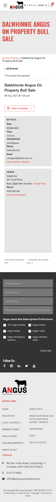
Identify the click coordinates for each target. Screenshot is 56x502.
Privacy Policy (10, 493)
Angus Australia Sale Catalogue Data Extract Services (41, 419)
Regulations (9, 436)
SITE (31, 5)
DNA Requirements (13, 442)
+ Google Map (39, 183)
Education (8, 415)
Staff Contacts (11, 422)
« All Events (11, 68)
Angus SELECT (9, 449)
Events (15, 58)
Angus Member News (40, 338)
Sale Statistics (37, 442)
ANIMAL (41, 5)
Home (5, 58)
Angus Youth (39, 330)
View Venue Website (16, 194)
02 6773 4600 (14, 472)
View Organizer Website (18, 161)
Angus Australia (25, 490)
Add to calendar (20, 108)
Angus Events (39, 324)
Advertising (36, 428)
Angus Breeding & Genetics (16, 338)
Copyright (35, 493)
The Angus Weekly (16, 324)
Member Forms (10, 429)
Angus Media (13, 330)
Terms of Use (23, 493)
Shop (32, 435)
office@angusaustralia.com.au (23, 478)
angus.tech (35, 409)
